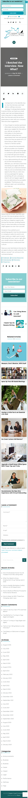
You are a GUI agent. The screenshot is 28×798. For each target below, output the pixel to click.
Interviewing (7, 260)
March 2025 (6, 663)
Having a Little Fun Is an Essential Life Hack (13, 413)
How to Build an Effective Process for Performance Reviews (14, 591)
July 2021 (6, 704)
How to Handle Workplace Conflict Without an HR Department (14, 586)
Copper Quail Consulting (16, 793)
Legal (4, 774)
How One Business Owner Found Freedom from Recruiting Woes (13, 573)
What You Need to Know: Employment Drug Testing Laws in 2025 (14, 579)
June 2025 (6, 652)
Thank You (7, 262)
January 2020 (7, 744)
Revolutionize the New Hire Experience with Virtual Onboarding (13, 492)
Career (5, 767)
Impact (5, 771)
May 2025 (6, 656)
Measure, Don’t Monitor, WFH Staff (13, 363)
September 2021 (8, 700)
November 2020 (8, 715)
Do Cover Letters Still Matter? (12, 439)
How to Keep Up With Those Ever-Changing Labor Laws (13, 597)
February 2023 (7, 674)
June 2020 (6, 730)
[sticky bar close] (26, 2)
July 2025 (6, 648)
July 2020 (6, 726)
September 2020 (8, 718)
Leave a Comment (14, 75)
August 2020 (7, 722)
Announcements (8, 756)
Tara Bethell (7, 615)
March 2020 (7, 741)
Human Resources (17, 258)
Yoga (4, 786)
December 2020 (8, 711)
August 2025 (7, 645)
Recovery (17, 260)
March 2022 (6, 689)
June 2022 (6, 682)
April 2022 (6, 685)
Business (13, 58)
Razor (18, 795)
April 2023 (6, 671)
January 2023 (7, 678)
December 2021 (8, 696)
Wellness (6, 782)
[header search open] (20, 22)
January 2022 (7, 693)
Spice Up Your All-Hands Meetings (13, 381)
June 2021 (6, 707)
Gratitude (6, 258)
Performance (7, 778)
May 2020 (6, 733)
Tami (4, 610)
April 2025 (6, 659)
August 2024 (7, 667)
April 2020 (6, 737)
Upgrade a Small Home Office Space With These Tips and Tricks (13, 465)
